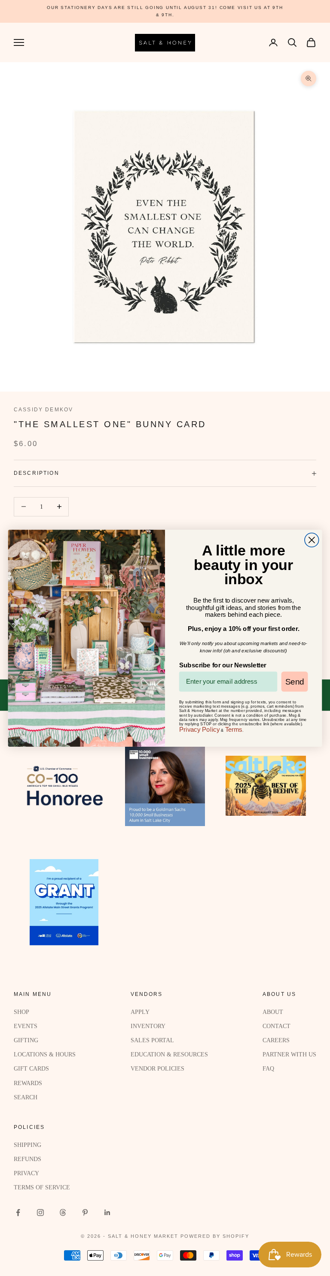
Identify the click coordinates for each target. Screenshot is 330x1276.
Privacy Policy (199, 729)
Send (294, 681)
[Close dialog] (312, 540)
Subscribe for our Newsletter (222, 664)
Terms (233, 729)
